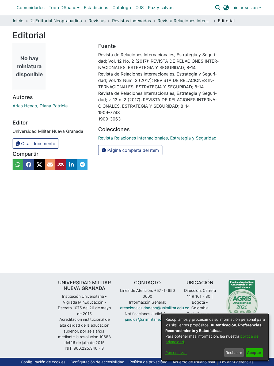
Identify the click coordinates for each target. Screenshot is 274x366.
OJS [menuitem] (139, 7)
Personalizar (176, 352)
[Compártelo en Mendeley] (60, 164)
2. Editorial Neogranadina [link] (56, 20)
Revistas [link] (97, 20)
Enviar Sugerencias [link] (236, 362)
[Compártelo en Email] (50, 164)
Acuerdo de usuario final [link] (194, 362)
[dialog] (215, 337)
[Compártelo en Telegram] (82, 164)
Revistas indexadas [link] (131, 20)
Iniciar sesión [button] (245, 7)
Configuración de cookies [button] (43, 362)
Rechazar (234, 352)
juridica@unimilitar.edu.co (147, 319)
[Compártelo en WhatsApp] (18, 164)
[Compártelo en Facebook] (28, 164)
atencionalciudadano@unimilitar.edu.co (154, 307)
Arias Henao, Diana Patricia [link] (40, 105)
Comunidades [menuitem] (30, 7)
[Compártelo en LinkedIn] (71, 164)
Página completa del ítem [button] (132, 150)
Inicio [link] (18, 20)
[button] (217, 7)
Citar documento (37, 143)
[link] (157, 138)
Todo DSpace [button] (62, 7)
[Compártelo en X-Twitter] (39, 164)
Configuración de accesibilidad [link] (97, 362)
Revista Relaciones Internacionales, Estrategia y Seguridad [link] (184, 20)
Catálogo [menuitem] (121, 7)
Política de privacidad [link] (149, 362)
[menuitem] (64, 7)
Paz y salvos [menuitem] (160, 7)
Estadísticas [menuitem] (96, 7)
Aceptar (254, 352)
